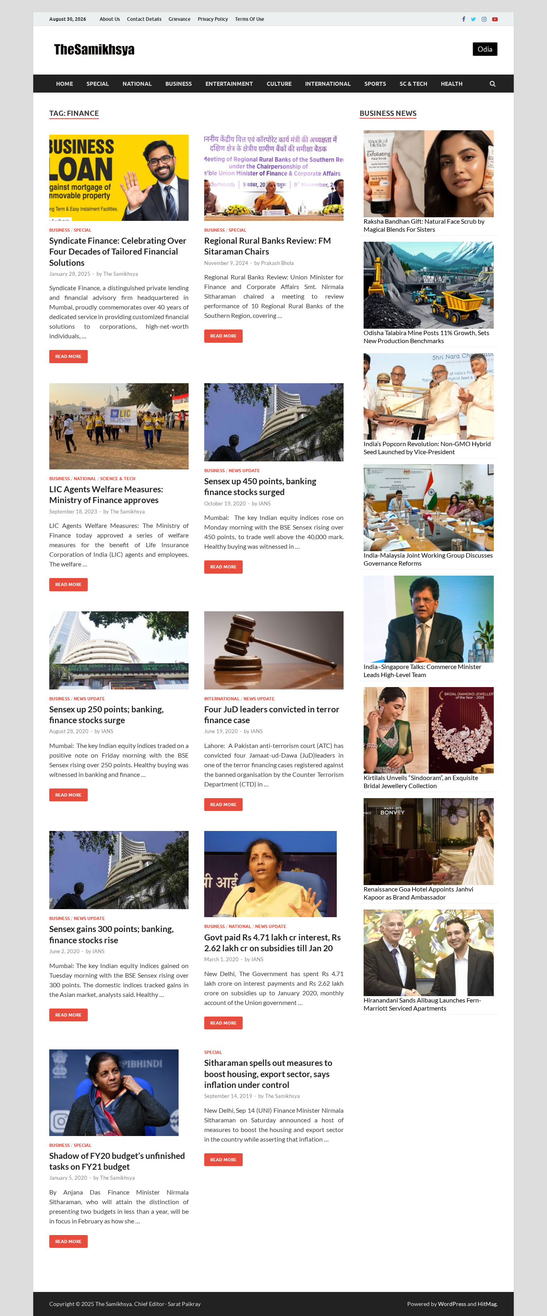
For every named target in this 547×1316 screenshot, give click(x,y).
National (137, 84)
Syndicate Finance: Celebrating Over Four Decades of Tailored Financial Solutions (118, 251)
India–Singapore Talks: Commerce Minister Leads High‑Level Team (422, 670)
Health (452, 84)
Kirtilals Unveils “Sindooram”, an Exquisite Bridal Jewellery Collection (421, 781)
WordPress (452, 1303)
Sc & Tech (413, 84)
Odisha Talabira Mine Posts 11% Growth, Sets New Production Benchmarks (426, 336)
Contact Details (144, 19)
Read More (65, 354)
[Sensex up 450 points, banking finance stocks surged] (274, 425)
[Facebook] (463, 19)
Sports (375, 84)
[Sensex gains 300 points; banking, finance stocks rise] (119, 873)
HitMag (487, 1303)
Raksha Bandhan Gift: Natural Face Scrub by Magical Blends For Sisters (424, 225)
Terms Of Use (249, 19)
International (328, 84)
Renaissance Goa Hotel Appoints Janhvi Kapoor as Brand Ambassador (418, 893)
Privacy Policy (213, 19)
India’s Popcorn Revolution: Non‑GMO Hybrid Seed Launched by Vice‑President (427, 447)
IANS (265, 503)
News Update (244, 470)
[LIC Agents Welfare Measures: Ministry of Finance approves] (119, 429)
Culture (279, 84)
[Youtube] (495, 19)
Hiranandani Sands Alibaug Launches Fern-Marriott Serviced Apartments (422, 1004)
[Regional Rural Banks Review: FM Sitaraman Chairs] (274, 181)
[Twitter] (473, 19)
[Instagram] (484, 19)
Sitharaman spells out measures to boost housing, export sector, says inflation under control (268, 1073)
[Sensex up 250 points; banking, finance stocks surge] (119, 653)
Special (97, 84)
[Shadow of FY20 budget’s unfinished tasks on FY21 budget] (119, 1095)
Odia (485, 49)
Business (178, 84)
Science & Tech (117, 478)
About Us (110, 19)
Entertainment (229, 84)
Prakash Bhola (277, 263)
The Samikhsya (120, 274)
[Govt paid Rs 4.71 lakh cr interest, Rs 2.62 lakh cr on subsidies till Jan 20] (274, 877)
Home (64, 84)
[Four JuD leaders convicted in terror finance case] (274, 653)
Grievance (180, 19)
